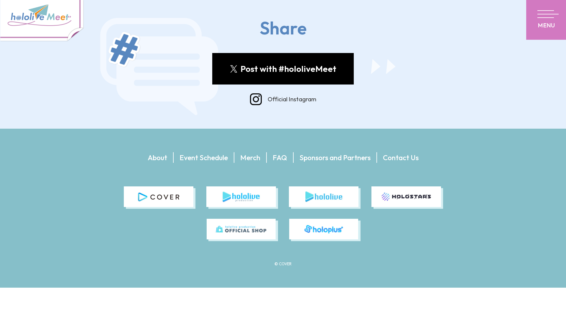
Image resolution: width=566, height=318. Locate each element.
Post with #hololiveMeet (288, 68)
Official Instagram (292, 99)
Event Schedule (204, 157)
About (157, 157)
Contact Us (401, 157)
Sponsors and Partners (335, 157)
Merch (250, 157)
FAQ (280, 157)
